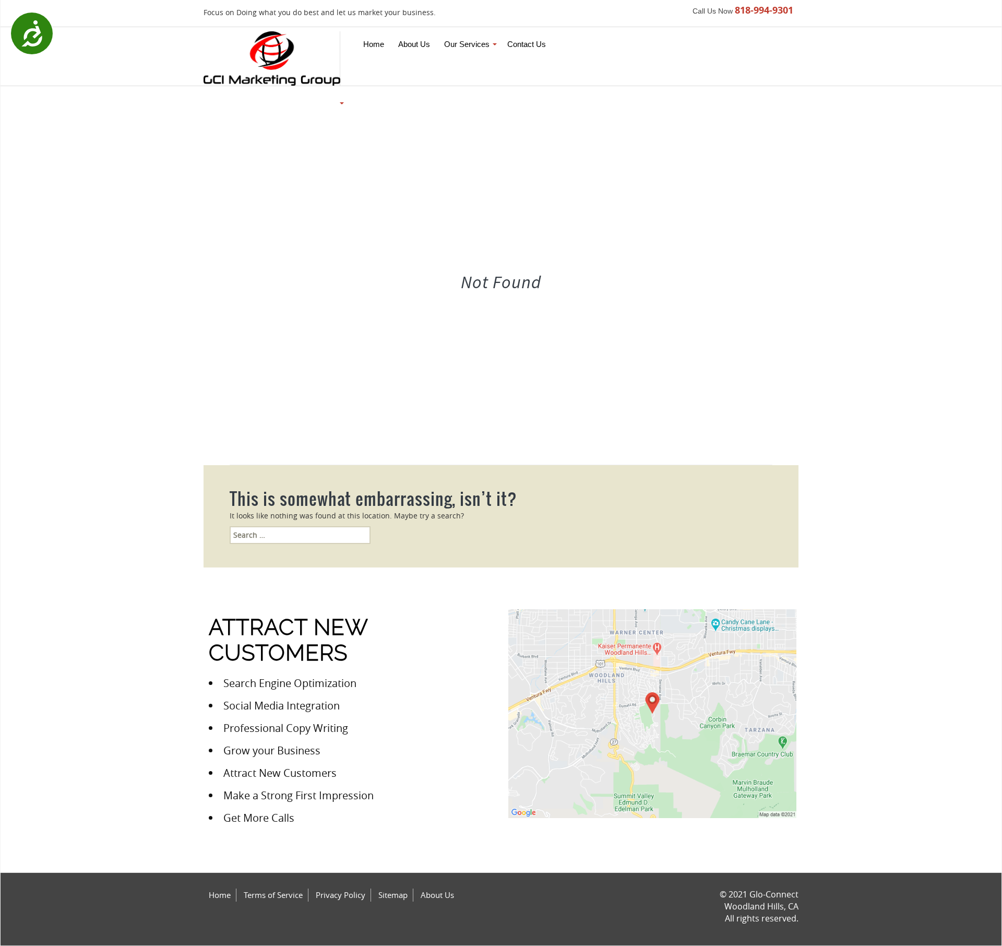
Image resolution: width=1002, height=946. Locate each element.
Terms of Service (273, 895)
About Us (437, 895)
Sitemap (393, 895)
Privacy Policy (340, 895)
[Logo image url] (272, 58)
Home (220, 895)
